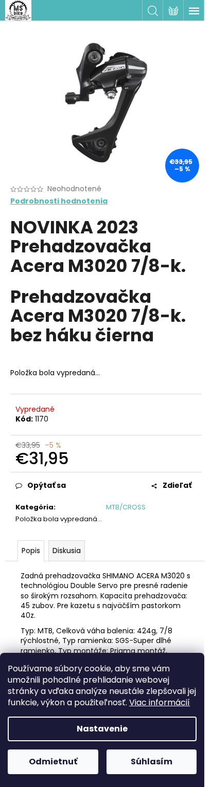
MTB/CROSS (126, 507)
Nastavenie (102, 729)
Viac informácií (159, 702)
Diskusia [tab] (66, 550)
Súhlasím (151, 761)
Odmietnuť (53, 761)
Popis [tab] (31, 550)
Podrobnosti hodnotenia (59, 201)
